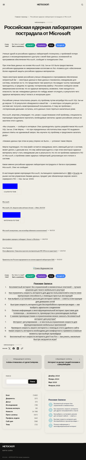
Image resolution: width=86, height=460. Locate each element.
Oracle (76, 173)
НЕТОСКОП (43, 4)
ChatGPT (30, 45)
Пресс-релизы (12, 415)
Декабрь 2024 (54, 376)
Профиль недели (12, 418)
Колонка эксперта (13, 408)
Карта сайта (8, 450)
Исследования (11, 405)
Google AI (60, 45)
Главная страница (21, 17)
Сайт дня (9, 421)
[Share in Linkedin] (18, 348)
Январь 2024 (53, 379)
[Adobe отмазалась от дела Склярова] (22, 362)
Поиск (8, 376)
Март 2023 (52, 382)
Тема (8, 425)
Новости (9, 412)
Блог (8, 395)
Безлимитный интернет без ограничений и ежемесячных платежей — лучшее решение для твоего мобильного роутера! (45, 288)
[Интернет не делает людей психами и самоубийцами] (63, 362)
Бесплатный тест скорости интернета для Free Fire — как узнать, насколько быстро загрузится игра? (45, 338)
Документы (10, 398)
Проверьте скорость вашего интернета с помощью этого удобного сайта (45, 328)
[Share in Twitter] (9, 348)
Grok (51, 45)
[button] (4, 4)
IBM (69, 173)
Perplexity (41, 45)
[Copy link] (22, 348)
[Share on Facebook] (14, 348)
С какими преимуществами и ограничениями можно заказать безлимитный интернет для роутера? (45, 317)
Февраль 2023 (54, 386)
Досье (8, 402)
